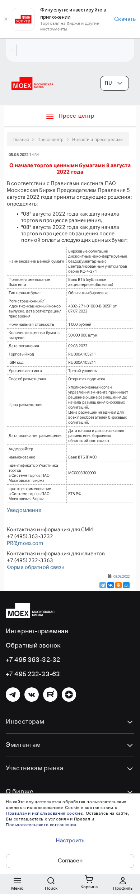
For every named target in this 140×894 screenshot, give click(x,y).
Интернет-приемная (37, 631)
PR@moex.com (25, 543)
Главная (21, 139)
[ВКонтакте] (110, 585)
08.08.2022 (121, 576)
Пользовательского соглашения (41, 825)
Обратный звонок (33, 646)
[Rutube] (50, 694)
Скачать (125, 19)
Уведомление (24, 510)
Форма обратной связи (36, 567)
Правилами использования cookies (44, 813)
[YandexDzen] (69, 694)
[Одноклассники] (118, 585)
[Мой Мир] (126, 585)
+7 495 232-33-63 (33, 674)
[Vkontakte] (31, 694)
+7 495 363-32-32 (33, 660)
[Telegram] (102, 585)
